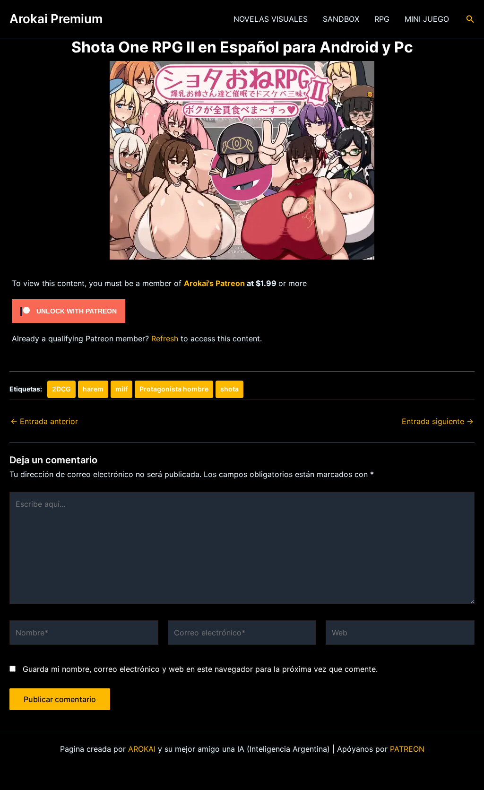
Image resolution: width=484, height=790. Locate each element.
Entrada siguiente (438, 421)
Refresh (164, 338)
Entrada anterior (44, 421)
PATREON (407, 749)
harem (93, 389)
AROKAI (142, 749)
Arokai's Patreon (214, 283)
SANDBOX (341, 19)
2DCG (61, 389)
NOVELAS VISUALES (270, 19)
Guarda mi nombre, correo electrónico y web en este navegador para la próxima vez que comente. (200, 669)
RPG (381, 19)
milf (121, 389)
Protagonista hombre (173, 389)
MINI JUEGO (427, 19)
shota (229, 389)
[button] (470, 19)
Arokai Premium (56, 18)
